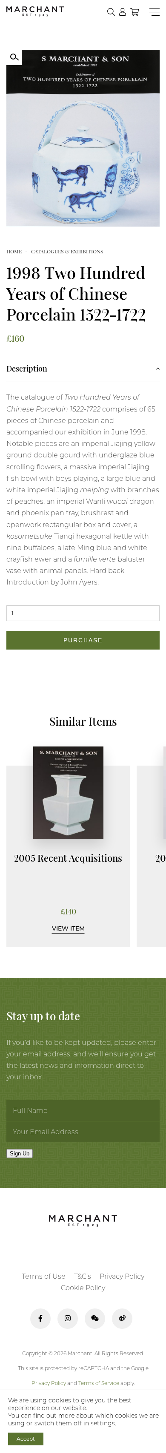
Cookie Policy (83, 1288)
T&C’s (82, 1276)
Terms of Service (98, 1383)
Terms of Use (44, 1276)
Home (14, 251)
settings (103, 1423)
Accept (26, 1439)
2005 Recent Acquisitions (68, 857)
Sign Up (19, 1153)
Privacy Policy (122, 1276)
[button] (14, 57)
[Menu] (154, 12)
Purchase (82, 640)
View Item (68, 928)
